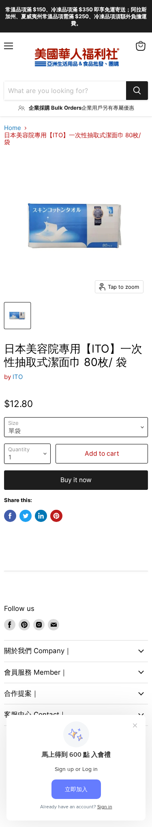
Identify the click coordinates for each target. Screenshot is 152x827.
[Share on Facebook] (10, 516)
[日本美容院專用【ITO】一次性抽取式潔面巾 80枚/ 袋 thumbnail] (17, 316)
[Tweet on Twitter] (25, 516)
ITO (18, 377)
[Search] (137, 90)
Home (12, 127)
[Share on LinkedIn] (41, 516)
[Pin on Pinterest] (56, 516)
